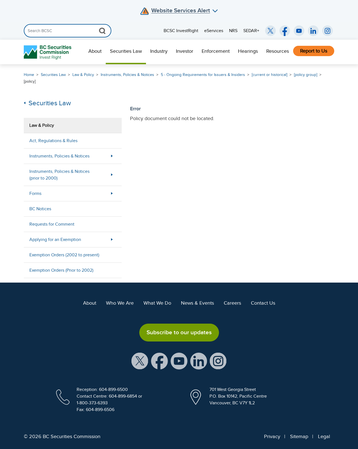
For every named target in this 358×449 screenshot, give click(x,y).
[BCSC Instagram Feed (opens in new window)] (327, 30)
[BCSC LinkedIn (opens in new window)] (313, 30)
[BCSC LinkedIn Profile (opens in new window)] (198, 360)
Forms (35, 193)
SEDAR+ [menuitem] (251, 30)
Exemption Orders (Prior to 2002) (61, 270)
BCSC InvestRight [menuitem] (181, 30)
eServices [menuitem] (213, 30)
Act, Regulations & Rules (53, 140)
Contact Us (263, 303)
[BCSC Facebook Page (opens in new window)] (284, 30)
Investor (184, 51)
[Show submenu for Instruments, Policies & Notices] (112, 156)
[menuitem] (95, 52)
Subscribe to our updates (179, 332)
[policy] (30, 81)
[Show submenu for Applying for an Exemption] (112, 239)
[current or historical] (269, 75)
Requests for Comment (51, 224)
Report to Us (313, 51)
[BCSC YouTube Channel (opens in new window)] (299, 30)
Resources (277, 51)
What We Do (157, 303)
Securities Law (126, 51)
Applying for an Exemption (55, 239)
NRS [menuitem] (233, 30)
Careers (232, 303)
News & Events (197, 303)
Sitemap (299, 436)
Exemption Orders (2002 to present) (64, 254)
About (95, 51)
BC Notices (40, 208)
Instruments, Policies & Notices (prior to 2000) (59, 175)
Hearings (248, 51)
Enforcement (216, 51)
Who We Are (120, 303)
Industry (159, 51)
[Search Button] (102, 31)
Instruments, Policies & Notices (127, 75)
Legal (324, 436)
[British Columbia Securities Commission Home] (48, 52)
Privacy (272, 436)
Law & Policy (83, 75)
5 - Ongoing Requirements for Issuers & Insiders (203, 75)
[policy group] (305, 75)
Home (29, 75)
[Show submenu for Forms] (112, 193)
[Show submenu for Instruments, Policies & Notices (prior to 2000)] (112, 175)
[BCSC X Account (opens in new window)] (139, 360)
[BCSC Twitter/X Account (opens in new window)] (270, 30)
